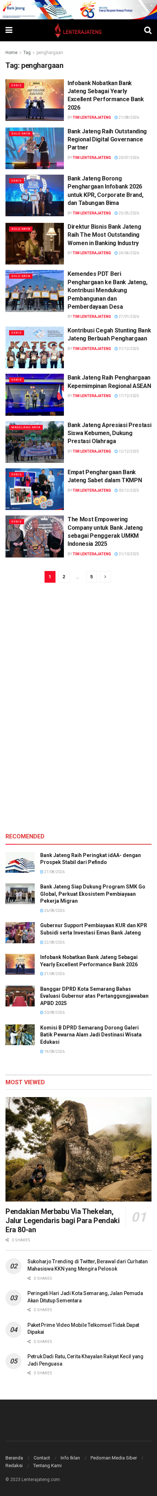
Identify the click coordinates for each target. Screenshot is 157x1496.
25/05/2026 (128, 213)
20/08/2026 (54, 1012)
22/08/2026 (54, 942)
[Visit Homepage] (78, 30)
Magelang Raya (26, 427)
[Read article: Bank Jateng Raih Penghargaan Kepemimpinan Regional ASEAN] (34, 394)
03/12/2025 (128, 490)
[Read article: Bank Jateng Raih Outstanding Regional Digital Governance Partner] (34, 148)
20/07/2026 (128, 158)
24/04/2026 (128, 253)
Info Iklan (70, 1457)
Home (11, 52)
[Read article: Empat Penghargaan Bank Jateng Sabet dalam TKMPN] (34, 489)
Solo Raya (20, 133)
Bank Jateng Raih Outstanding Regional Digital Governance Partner (107, 139)
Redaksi (14, 1465)
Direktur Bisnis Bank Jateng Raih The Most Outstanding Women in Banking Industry (104, 235)
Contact (42, 1457)
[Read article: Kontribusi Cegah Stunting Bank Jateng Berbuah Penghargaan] (34, 347)
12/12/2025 (128, 451)
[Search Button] (148, 30)
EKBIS (16, 85)
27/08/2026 (54, 872)
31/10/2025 (128, 554)
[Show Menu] (8, 30)
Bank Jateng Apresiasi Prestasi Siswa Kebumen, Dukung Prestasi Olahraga (109, 433)
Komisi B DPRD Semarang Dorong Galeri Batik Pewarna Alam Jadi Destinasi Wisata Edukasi (91, 1035)
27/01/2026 (128, 317)
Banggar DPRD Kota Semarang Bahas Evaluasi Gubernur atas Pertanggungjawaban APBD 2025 (94, 996)
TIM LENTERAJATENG (92, 117)
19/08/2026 (54, 1052)
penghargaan (50, 52)
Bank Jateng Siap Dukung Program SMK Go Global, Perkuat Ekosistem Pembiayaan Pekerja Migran (92, 894)
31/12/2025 (128, 349)
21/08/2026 (128, 117)
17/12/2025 (128, 396)
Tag (27, 52)
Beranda (14, 1457)
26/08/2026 (54, 911)
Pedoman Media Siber (114, 1457)
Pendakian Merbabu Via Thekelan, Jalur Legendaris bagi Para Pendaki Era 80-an (62, 1220)
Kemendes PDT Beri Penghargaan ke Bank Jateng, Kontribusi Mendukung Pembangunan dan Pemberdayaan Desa (107, 290)
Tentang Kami (47, 1465)
